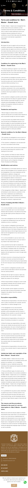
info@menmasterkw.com (9, 460)
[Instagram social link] (11, 1)
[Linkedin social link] (15, 1)
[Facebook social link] (7, 1)
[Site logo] (14, 5)
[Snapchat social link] (19, 1)
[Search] (22, 5)
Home (8, 14)
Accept (14, 485)
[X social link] (9, 1)
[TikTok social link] (21, 1)
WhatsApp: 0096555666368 (9, 458)
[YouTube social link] (13, 1)
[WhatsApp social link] (17, 1)
